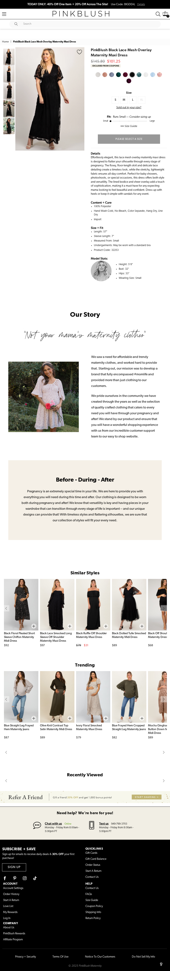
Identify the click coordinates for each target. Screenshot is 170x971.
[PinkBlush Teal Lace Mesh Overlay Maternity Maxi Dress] (139, 74)
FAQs (88, 894)
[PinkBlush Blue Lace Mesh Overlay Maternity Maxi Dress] (111, 74)
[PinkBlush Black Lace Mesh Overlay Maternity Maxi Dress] (132, 74)
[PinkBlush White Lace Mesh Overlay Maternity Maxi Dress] (98, 74)
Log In (6, 918)
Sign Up (14, 867)
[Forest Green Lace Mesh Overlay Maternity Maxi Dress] (118, 74)
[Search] (158, 14)
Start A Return (93, 871)
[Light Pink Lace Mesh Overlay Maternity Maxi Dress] (104, 74)
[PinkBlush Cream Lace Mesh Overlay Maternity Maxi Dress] (145, 74)
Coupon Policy (94, 906)
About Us (8, 927)
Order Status (92, 865)
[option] (49, 99)
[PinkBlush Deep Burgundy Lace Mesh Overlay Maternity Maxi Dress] (128, 80)
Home (5, 42)
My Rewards (10, 912)
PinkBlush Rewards (14, 933)
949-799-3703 (119, 823)
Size (129, 92)
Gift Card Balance (95, 859)
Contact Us (92, 877)
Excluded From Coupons (105, 66)
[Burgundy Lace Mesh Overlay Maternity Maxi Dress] (125, 74)
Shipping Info (93, 912)
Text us (103, 823)
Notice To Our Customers (100, 956)
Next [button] (80, 99)
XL (141, 99)
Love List (8, 906)
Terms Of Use (60, 956)
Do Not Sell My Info (143, 956)
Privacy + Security (25, 956)
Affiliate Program (13, 939)
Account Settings (13, 888)
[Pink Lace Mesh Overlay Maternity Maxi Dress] (159, 74)
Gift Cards (91, 853)
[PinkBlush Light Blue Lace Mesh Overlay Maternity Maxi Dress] (152, 74)
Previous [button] (19, 99)
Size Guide (91, 900)
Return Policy (93, 918)
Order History (11, 894)
